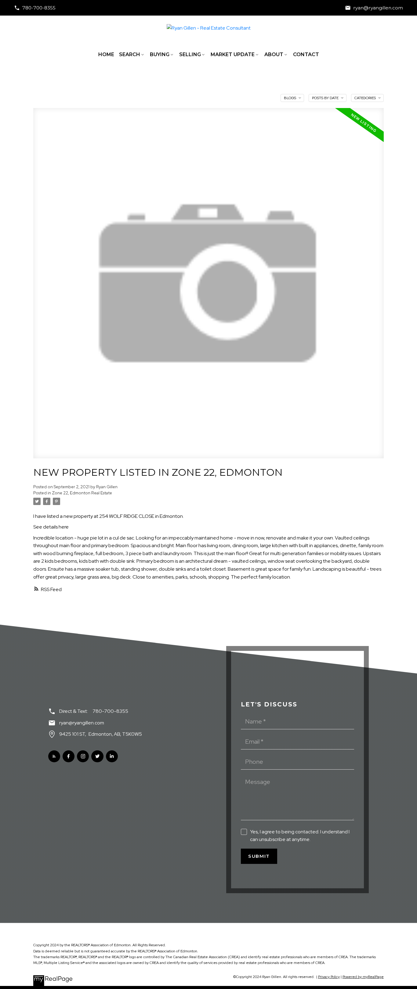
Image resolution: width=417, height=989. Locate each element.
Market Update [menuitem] (233, 54)
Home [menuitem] (106, 54)
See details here (51, 527)
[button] (35, 8)
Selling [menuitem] (190, 54)
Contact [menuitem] (306, 54)
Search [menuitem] (129, 54)
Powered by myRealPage (363, 976)
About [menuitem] (273, 54)
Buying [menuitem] (159, 54)
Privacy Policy (329, 976)
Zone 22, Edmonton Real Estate (82, 493)
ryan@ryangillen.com (378, 8)
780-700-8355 (39, 8)
